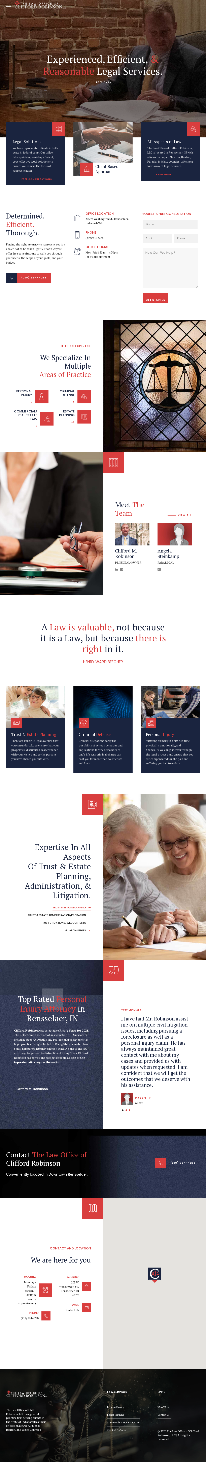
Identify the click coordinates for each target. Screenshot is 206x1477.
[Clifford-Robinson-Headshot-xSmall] (132, 534)
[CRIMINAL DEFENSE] (84, 396)
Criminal (95, 734)
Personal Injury (115, 1407)
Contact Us (164, 1414)
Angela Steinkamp (168, 554)
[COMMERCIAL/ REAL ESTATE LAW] (47, 419)
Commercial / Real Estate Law (123, 1422)
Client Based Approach (106, 169)
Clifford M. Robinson (126, 554)
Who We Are (164, 1407)
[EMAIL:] (86, 1307)
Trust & (33, 734)
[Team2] (175, 534)
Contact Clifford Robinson (46, 1159)
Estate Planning (115, 1414)
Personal (160, 734)
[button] (154, 1275)
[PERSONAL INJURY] (41, 396)
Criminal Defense (116, 1430)
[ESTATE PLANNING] (84, 417)
